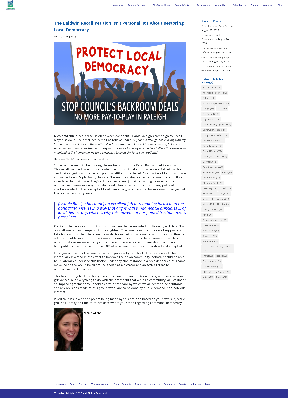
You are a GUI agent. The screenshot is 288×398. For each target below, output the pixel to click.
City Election (211, 119)
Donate (255, 5)
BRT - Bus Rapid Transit (216, 103)
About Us (220, 5)
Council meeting (212, 146)
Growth (225, 188)
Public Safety (211, 230)
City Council (211, 114)
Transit (221, 255)
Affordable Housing (215, 92)
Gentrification (211, 177)
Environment (211, 172)
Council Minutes (212, 151)
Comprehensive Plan (215, 135)
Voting (208, 277)
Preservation (211, 225)
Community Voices (214, 129)
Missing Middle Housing (216, 204)
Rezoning (210, 236)
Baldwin (208, 98)
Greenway (209, 188)
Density (221, 156)
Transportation (212, 261)
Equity (227, 172)
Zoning (221, 277)
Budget (208, 108)
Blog (280, 5)
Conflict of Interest (213, 140)
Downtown (210, 161)
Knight (225, 193)
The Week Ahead (162, 5)
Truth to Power (212, 266)
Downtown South (213, 167)
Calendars (237, 5)
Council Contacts (183, 5)
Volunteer (268, 5)
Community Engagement (217, 124)
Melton (208, 199)
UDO (207, 272)
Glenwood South (212, 183)
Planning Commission (215, 220)
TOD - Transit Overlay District (216, 248)
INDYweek (209, 193)
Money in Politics (212, 209)
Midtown (223, 199)
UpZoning (222, 272)
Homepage (118, 5)
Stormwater (210, 241)
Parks (207, 214)
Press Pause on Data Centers (217, 26)
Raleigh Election (136, 5)
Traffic (208, 255)
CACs (222, 108)
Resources (202, 5)
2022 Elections (211, 87)
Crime (207, 156)
